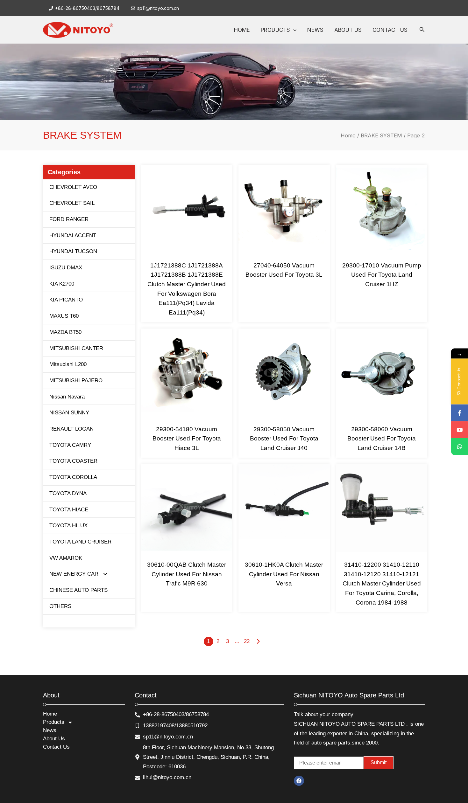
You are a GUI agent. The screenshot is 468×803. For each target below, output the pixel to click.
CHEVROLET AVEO (73, 187)
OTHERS (60, 606)
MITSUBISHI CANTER (76, 348)
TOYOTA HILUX (68, 526)
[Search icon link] (422, 30)
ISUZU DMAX (65, 268)
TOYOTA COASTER (73, 461)
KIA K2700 (61, 284)
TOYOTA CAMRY (70, 445)
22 (247, 641)
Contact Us (56, 747)
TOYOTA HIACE (68, 510)
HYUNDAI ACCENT (72, 235)
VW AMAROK (65, 558)
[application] (293, 30)
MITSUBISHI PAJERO (76, 380)
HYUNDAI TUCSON (73, 251)
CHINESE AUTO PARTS (78, 590)
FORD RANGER (69, 219)
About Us (54, 739)
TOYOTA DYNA (68, 493)
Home (348, 135)
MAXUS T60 (64, 316)
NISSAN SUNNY (69, 413)
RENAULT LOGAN (71, 429)
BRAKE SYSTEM (381, 135)
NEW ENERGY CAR (73, 574)
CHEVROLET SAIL (72, 203)
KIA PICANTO (66, 300)
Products (53, 722)
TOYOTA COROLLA (73, 477)
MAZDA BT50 (65, 332)
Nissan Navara (67, 397)
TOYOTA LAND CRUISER (80, 542)
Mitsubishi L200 (68, 364)
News (49, 730)
